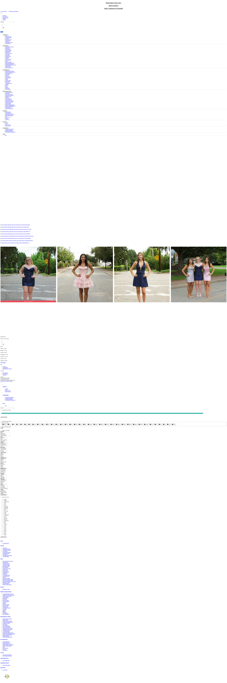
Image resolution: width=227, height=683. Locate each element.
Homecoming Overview (7, 618)
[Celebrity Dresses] (4, 444)
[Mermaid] (3, 482)
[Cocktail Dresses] (5, 435)
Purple (5, 512)
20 (57, 424)
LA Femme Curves (6, 575)
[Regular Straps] (4, 491)
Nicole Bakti (5, 613)
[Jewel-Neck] (3, 477)
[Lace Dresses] (4, 440)
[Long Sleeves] (4, 487)
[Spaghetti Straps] (4, 492)
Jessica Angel (5, 570)
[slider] (204, 413)
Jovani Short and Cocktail (7, 628)
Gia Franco (5, 599)
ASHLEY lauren (6, 563)
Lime (5, 504)
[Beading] (3, 459)
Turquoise (6, 506)
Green (5, 502)
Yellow (5, 499)
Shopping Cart (5, 17)
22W (113, 424)
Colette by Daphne (6, 565)
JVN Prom (5, 574)
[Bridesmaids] (5, 433)
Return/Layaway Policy (7, 368)
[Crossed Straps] (4, 449)
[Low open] (4, 451)
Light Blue (6, 507)
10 (34, 424)
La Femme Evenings (7, 607)
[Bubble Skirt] (4, 443)
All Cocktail (5, 551)
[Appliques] (3, 458)
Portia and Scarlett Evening (8, 580)
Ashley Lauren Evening (7, 596)
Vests (4, 647)
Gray (5, 532)
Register (4, 18)
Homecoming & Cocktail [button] (5, 616)
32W (141, 424)
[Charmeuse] (3, 464)
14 (43, 424)
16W (96, 424)
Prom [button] (1, 558)
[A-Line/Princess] (3, 480)
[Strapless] (4, 493)
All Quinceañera (6, 556)
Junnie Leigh (5, 606)
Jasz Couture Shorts (6, 626)
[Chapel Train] (3, 471)
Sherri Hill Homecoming (7, 636)
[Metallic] (2, 454)
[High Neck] (3, 476)
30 (80, 424)
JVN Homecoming (6, 630)
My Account (5, 16)
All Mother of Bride (6, 550)
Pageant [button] (2, 586)
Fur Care (4, 649)
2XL (174, 424)
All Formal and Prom (7, 552)
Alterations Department (7, 654)
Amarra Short (5, 619)
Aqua (5, 505)
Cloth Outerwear (6, 642)
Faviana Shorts (5, 625)
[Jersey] (3, 467)
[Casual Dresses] (5, 434)
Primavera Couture (6, 582)
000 (5, 424)
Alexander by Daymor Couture (8, 595)
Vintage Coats (5, 648)
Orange (5, 524)
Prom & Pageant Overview (8, 561)
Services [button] (2, 652)
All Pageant (5, 554)
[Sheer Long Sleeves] (4, 488)
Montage (4, 612)
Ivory (5, 526)
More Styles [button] (2, 667)
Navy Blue (6, 511)
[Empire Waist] (3, 481)
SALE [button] (1, 541)
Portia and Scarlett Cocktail (8, 632)
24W (118, 424)
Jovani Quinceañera (6, 665)
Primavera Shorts (6, 635)
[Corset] (4, 446)
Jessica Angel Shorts (6, 627)
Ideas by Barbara (6, 601)
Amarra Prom (5, 562)
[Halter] (3, 475)
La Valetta (5, 608)
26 (71, 424)
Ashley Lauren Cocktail (7, 620)
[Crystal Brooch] (3, 461)
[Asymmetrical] (3, 470)
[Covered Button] (4, 448)
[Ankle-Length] (3, 469)
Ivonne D (4, 602)
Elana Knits (5, 598)
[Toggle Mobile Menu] (0, 382)
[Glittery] (2, 453)
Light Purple (6, 514)
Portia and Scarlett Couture (8, 579)
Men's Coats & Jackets (7, 645)
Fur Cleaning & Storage (7, 655)
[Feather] (3, 466)
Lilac (5, 513)
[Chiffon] (3, 465)
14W (90, 424)
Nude (5, 527)
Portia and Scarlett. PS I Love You (9, 581)
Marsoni (4, 609)
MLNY (4, 611)
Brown (5, 530)
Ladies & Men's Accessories (8, 644)
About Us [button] (5, 386)
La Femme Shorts (6, 631)
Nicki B (4, 577)
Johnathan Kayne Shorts (7, 629)
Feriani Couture (6, 600)
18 (52, 424)
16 (48, 424)
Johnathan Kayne (6, 571)
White (5, 534)
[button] (5, 34)
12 (39, 424)
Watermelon (6, 520)
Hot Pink (5, 518)
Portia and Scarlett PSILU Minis (9, 633)
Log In (4, 19)
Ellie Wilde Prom (6, 566)
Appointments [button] (6, 395)
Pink (5, 517)
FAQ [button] (4, 403)
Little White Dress (6, 660)
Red (5, 522)
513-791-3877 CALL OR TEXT (6, 381)
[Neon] (2, 455)
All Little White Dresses (7, 555)
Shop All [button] (2, 545)
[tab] (115, 386)
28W (130, 424)
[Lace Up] (4, 450)
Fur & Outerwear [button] (4, 639)
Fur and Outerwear (6, 641)
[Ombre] (2, 456)
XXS (146, 424)
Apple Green (6, 501)
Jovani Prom (5, 572)
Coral (5, 525)
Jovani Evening (6, 605)
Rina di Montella (6, 614)
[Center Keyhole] (4, 445)
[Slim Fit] (3, 483)
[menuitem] (115, 15)
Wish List (4, 15)
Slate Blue (6, 508)
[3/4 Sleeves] (4, 486)
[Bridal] (5, 432)
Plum (5, 521)
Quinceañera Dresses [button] (4, 662)
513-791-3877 (4, 11)
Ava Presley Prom (6, 564)
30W (135, 424)
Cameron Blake (6, 597)
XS (151, 424)
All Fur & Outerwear (7, 549)
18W (101, 424)
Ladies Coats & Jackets (7, 643)
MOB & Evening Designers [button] (5, 591)
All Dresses (5, 547)
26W (124, 424)
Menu (2, 31)
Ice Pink (5, 515)
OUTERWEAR (6, 543)
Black (5, 531)
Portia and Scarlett (6, 578)
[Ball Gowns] (4, 437)
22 (62, 424)
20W (107, 424)
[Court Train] (3, 472)
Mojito (5, 500)
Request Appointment (14, 11)
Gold (5, 528)
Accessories (5, 669)
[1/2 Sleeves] (4, 485)
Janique (4, 603)
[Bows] (3, 460)
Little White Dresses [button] (4, 658)
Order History (5, 373)
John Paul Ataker (6, 604)
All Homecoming (6, 553)
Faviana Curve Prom (7, 568)
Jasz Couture (5, 569)
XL (169, 424)
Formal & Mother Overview (8, 593)
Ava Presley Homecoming (8, 622)
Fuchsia (5, 519)
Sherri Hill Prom (6, 583)
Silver (5, 533)
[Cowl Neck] (3, 474)
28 (76, 424)
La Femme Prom (6, 576)
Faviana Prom (5, 567)
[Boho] (4, 438)
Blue (5, 509)
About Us (5, 366)
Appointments (5, 367)
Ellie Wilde (5, 624)
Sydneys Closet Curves (7, 584)
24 (66, 424)
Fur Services (5, 650)
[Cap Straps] (4, 490)
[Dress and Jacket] (4, 439)
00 (9, 424)
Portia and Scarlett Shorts (7, 634)
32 (85, 424)
